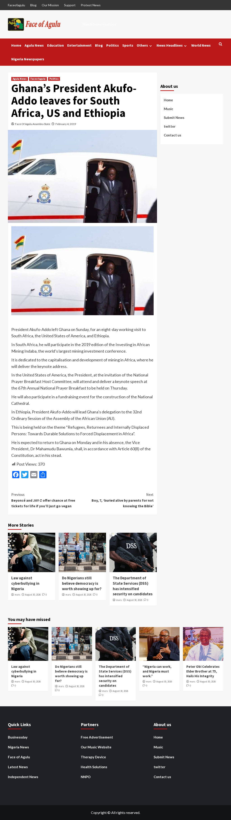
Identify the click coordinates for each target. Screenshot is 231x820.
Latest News (18, 767)
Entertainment (79, 45)
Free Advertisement (97, 737)
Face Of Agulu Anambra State (32, 124)
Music (168, 109)
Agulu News (34, 45)
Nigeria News (18, 747)
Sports (127, 45)
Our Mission (50, 5)
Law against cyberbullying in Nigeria (25, 583)
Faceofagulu (16, 5)
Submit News (174, 118)
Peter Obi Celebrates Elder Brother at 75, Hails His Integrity (202, 671)
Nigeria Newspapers (27, 59)
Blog (33, 5)
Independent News (23, 777)
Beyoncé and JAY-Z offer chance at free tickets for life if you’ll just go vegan (43, 500)
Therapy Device (93, 757)
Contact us (172, 135)
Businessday (18, 737)
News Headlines (170, 45)
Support (70, 5)
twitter (170, 126)
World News (201, 45)
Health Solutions (94, 767)
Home (16, 45)
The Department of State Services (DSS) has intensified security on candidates (132, 585)
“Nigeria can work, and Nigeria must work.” (157, 671)
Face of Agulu (19, 757)
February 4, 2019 (65, 124)
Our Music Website (96, 747)
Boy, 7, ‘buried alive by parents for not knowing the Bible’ (123, 500)
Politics (112, 45)
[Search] (220, 44)
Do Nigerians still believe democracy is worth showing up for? (82, 583)
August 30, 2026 (33, 594)
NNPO (85, 777)
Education (55, 45)
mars (17, 594)
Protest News (91, 5)
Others (142, 45)
